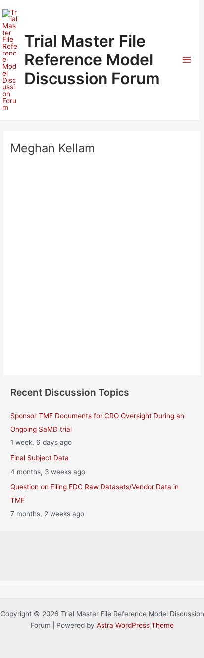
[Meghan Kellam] (102, 209)
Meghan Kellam (102, 269)
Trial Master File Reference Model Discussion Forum (92, 60)
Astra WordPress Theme (135, 625)
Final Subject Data (39, 458)
